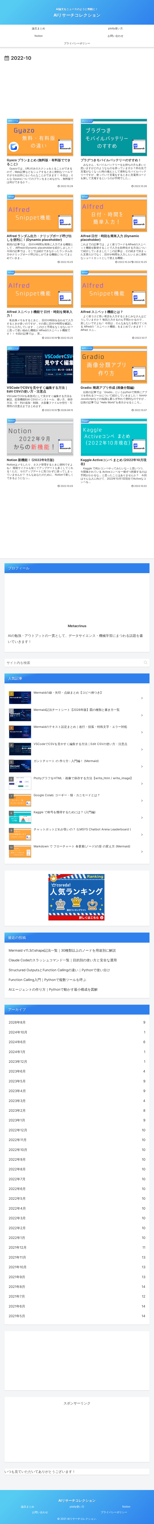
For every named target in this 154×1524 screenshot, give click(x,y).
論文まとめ (27, 1506)
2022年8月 (77, 1169)
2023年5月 (77, 1081)
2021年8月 (77, 1287)
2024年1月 (77, 1052)
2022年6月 (77, 1189)
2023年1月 (77, 1120)
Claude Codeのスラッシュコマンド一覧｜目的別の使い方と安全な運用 (63, 960)
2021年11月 (77, 1257)
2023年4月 (77, 1091)
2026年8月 (77, 1022)
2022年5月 (77, 1198)
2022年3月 (77, 1218)
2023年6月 (77, 1071)
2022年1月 (77, 1238)
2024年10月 (77, 1032)
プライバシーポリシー (114, 1512)
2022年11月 (77, 1140)
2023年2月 (77, 1110)
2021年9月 (77, 1277)
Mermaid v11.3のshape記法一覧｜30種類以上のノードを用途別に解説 (62, 950)
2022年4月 (77, 1208)
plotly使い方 (77, 1506)
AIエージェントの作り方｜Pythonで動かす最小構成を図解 (53, 989)
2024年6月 (77, 1042)
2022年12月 (77, 1130)
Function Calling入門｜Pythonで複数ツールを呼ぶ (47, 980)
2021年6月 (77, 1306)
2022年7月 (77, 1179)
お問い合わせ (40, 1512)
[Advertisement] (77, 90)
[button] (145, 662)
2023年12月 (77, 1062)
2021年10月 (77, 1267)
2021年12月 (77, 1247)
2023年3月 (77, 1101)
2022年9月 (77, 1159)
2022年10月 (77, 1150)
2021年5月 (77, 1316)
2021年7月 (77, 1296)
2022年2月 (77, 1228)
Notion (126, 1506)
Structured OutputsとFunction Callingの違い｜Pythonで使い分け (59, 970)
